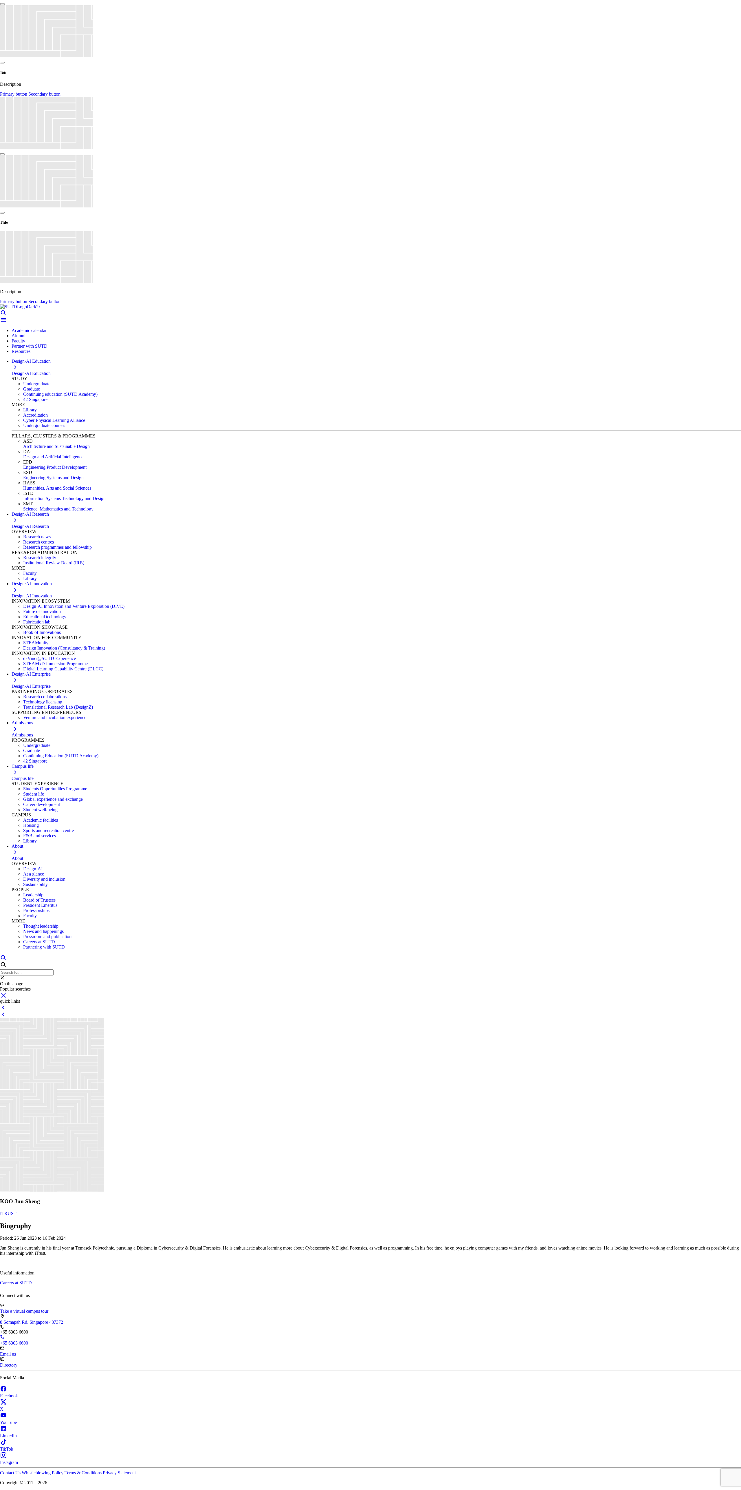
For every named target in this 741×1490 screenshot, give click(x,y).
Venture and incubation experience (54, 717)
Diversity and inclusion (44, 879)
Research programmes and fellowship (57, 547)
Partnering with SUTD (44, 946)
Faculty (18, 340)
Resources (21, 351)
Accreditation (35, 415)
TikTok (6, 1449)
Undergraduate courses (44, 425)
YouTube (8, 1422)
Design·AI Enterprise (31, 686)
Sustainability (35, 884)
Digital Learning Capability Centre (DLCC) (63, 668)
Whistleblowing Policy (43, 1472)
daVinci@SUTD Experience (49, 658)
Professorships (36, 910)
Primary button (14, 94)
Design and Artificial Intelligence (53, 456)
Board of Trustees (39, 900)
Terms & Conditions (84, 1472)
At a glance (33, 873)
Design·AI (33, 868)
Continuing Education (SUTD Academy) (60, 755)
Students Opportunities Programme (55, 788)
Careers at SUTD (39, 941)
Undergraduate (36, 383)
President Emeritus (40, 905)
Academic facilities (40, 820)
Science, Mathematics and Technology (58, 508)
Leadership (33, 894)
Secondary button (44, 94)
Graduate (31, 388)
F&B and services (39, 835)
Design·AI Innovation (32, 595)
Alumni (18, 335)
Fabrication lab (36, 621)
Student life (33, 793)
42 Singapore (35, 399)
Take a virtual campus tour (24, 1311)
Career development (41, 804)
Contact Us (11, 1472)
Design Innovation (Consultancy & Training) (64, 647)
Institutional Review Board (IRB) (53, 562)
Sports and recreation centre (48, 830)
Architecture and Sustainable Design (56, 446)
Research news (37, 536)
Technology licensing (42, 701)
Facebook (9, 1395)
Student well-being (40, 809)
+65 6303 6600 (14, 1343)
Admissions (22, 734)
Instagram (9, 1462)
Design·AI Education (31, 373)
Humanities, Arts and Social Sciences (57, 488)
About (17, 858)
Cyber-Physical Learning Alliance (54, 420)
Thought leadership (40, 926)
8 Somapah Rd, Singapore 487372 (31, 1322)
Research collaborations (45, 696)
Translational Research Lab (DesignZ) (58, 707)
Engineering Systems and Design (53, 477)
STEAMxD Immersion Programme (55, 663)
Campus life (23, 778)
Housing (31, 825)
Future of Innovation (42, 611)
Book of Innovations (42, 632)
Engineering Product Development (55, 467)
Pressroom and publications (48, 936)
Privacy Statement (119, 1472)
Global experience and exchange (53, 799)
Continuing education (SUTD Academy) (60, 394)
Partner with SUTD (29, 346)
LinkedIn (8, 1435)
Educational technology (44, 616)
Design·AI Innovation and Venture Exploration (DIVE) (73, 606)
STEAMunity (35, 642)
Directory (8, 1365)
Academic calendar (29, 330)
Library (30, 409)
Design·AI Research (30, 526)
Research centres (38, 541)
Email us (8, 1354)
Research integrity (39, 557)
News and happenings (43, 931)
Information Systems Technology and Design (64, 498)
